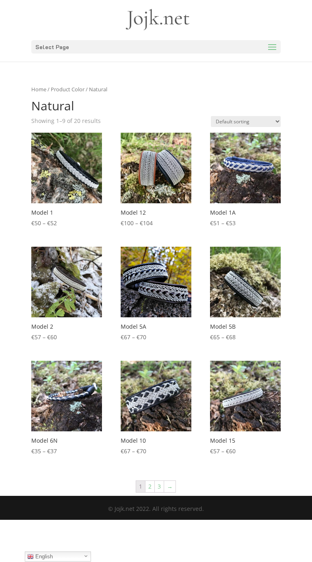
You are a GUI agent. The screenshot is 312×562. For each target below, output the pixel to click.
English (43, 556)
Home (38, 89)
